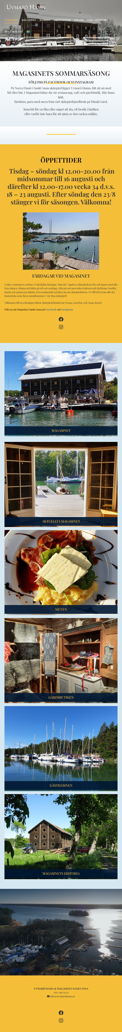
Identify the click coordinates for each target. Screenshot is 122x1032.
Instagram (67, 309)
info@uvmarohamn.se (62, 996)
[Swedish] (28, 31)
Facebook (51, 309)
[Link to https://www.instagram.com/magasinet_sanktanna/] (61, 327)
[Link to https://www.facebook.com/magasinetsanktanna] (61, 319)
